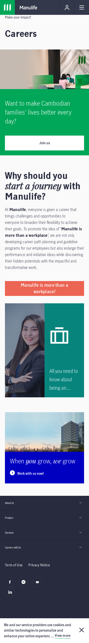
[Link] (7, 7)
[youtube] (38, 584)
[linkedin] (11, 594)
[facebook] (11, 584)
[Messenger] (25, 584)
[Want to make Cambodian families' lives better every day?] (44, 122)
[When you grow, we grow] (44, 447)
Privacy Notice (39, 565)
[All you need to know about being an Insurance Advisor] (64, 350)
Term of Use (13, 565)
